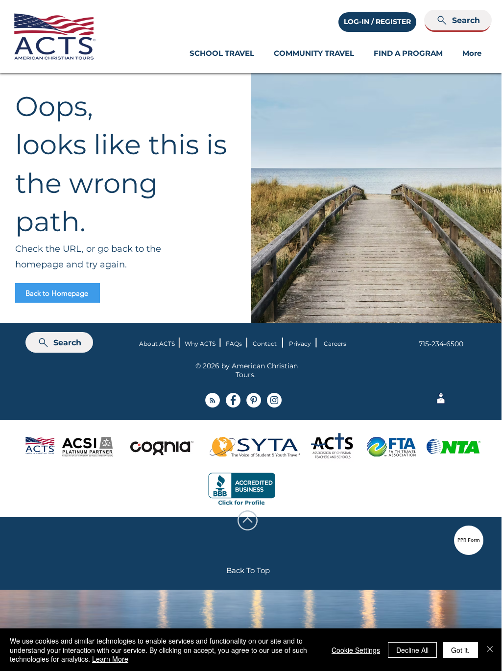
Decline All (412, 650)
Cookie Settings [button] (356, 650)
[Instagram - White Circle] (274, 400)
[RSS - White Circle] (212, 400)
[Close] (490, 649)
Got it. (460, 650)
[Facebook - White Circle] (233, 400)
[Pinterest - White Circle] (253, 400)
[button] (222, 53)
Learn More (110, 659)
